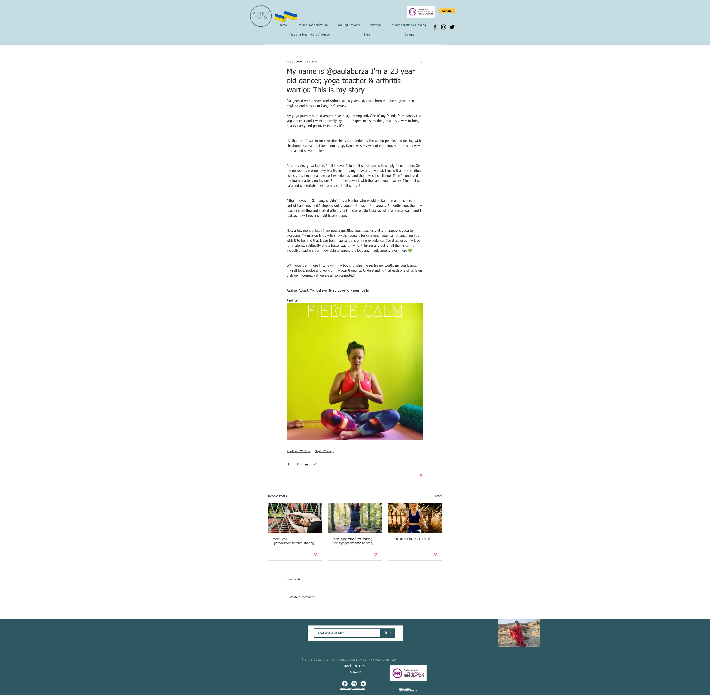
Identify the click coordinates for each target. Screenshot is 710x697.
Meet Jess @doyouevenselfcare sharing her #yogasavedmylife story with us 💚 (293, 541)
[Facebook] (435, 27)
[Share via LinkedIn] (306, 464)
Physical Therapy (324, 451)
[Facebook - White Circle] (345, 683)
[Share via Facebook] (288, 464)
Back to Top (354, 666)
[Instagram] (443, 27)
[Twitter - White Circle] (363, 683)
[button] (446, 10)
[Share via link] (315, 464)
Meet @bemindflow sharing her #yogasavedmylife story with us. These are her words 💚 (354, 541)
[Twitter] (452, 27)
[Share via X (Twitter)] (297, 464)
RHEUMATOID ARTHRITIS (412, 539)
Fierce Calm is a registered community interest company (349, 659)
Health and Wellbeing (299, 451)
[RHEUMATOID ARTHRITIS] (415, 518)
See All (438, 495)
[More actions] (421, 61)
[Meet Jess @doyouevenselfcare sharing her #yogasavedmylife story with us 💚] (295, 518)
